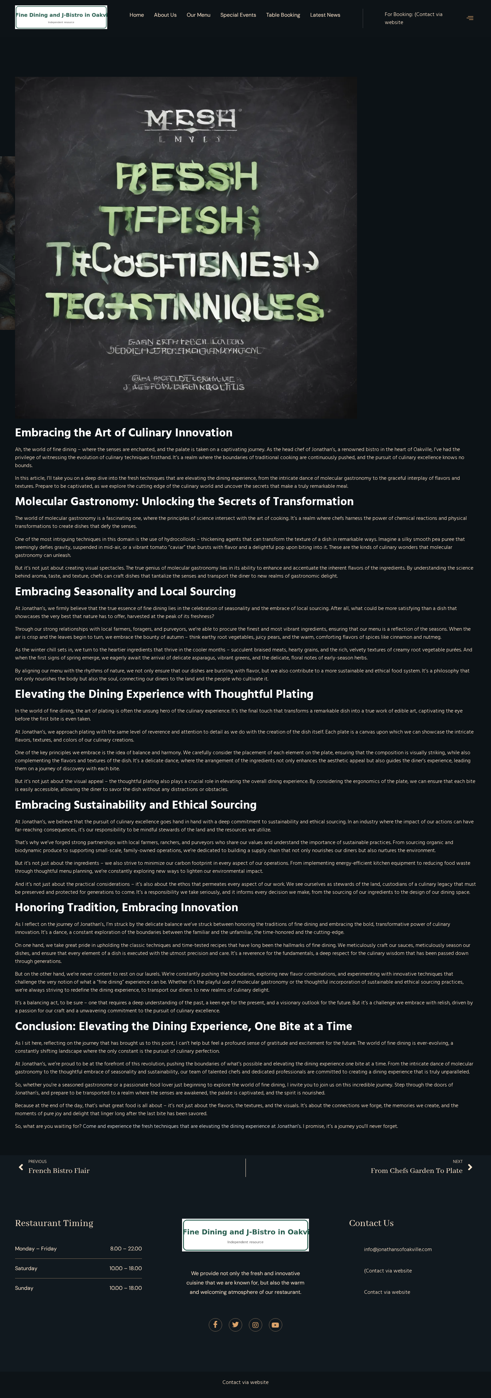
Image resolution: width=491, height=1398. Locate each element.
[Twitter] (235, 1325)
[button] (470, 18)
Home (137, 14)
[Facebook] (215, 1325)
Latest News (325, 14)
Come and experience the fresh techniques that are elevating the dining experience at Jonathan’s (192, 1126)
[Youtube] (275, 1325)
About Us (165, 14)
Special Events (238, 14)
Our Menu (198, 14)
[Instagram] (255, 1325)
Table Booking (283, 14)
